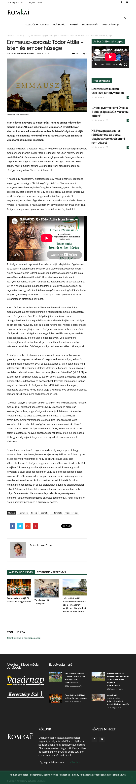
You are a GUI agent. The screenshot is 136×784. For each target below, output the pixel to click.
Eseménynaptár (90, 25)
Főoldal (10, 35)
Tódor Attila (56, 513)
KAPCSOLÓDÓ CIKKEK (21, 572)
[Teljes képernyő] (125, 64)
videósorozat (71, 513)
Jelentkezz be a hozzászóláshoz (23, 638)
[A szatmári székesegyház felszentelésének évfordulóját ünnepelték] (98, 697)
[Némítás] (120, 64)
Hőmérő (74, 25)
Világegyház (59, 25)
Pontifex (44, 25)
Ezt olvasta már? (60, 664)
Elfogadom (68, 779)
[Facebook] (121, 2)
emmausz (23, 513)
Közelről (30, 25)
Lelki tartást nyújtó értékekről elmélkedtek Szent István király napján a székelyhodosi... (118, 679)
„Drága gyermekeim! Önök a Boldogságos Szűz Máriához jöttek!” (110, 111)
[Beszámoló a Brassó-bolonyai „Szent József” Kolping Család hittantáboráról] (55, 677)
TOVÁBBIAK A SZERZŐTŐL (52, 572)
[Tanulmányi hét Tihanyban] (46, 588)
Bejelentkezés (35, 2)
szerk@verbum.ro (74, 762)
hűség (34, 513)
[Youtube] (126, 2)
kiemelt (44, 513)
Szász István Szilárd (24, 53)
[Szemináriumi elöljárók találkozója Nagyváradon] (19, 587)
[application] (110, 57)
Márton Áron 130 (110, 25)
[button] (125, 18)
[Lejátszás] (96, 64)
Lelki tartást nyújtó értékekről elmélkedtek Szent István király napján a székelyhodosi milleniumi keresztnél (74, 605)
